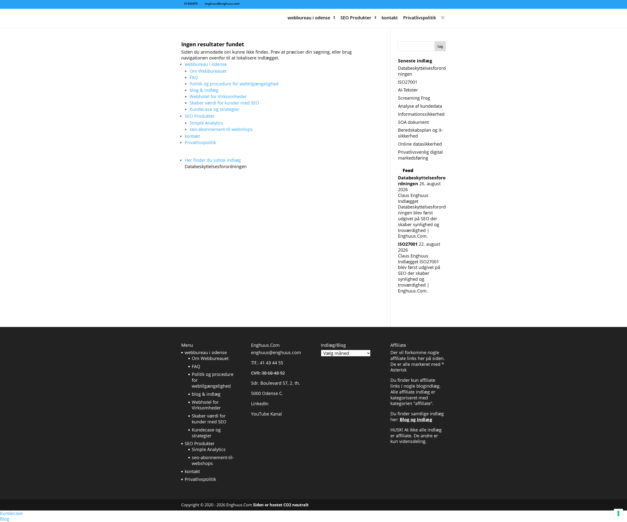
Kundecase (11, 513)
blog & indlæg (204, 90)
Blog (4, 519)
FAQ (194, 77)
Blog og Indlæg (416, 419)
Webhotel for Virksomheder (218, 96)
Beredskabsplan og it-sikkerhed (420, 133)
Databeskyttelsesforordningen (422, 71)
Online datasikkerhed (420, 144)
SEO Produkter (355, 18)
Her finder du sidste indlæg (216, 163)
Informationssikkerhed (421, 114)
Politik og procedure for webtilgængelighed (234, 84)
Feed (408, 170)
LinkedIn (259, 403)
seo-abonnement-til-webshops (221, 129)
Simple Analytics (206, 123)
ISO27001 (407, 82)
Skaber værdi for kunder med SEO (224, 103)
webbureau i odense (309, 18)
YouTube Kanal (266, 414)
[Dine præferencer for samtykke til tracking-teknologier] (618, 513)
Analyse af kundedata (420, 106)
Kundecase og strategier (214, 109)
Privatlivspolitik (419, 18)
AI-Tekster (408, 90)
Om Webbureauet (208, 71)
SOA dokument (413, 122)
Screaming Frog (414, 98)
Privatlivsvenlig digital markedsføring (420, 155)
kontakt (390, 18)
